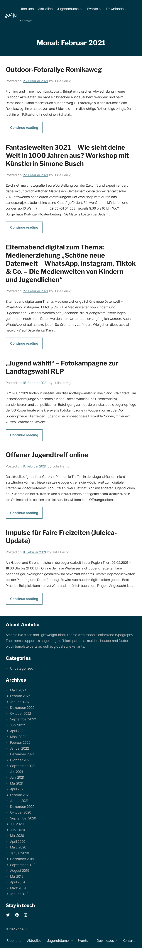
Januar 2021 (19, 800)
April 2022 (17, 731)
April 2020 (17, 841)
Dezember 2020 (22, 806)
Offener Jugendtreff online (47, 455)
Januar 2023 (19, 702)
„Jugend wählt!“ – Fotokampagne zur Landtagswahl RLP (62, 367)
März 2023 (18, 690)
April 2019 (17, 882)
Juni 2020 (17, 830)
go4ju (10, 15)
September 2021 (22, 765)
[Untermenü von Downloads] (126, 9)
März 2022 (18, 736)
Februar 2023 (20, 696)
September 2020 (23, 818)
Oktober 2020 (20, 812)
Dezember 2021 (22, 754)
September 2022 (23, 719)
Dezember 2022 (22, 707)
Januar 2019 (19, 894)
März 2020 (18, 847)
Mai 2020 (17, 835)
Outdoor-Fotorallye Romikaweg (54, 70)
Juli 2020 (17, 824)
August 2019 (19, 870)
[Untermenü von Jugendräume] (81, 9)
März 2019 (18, 888)
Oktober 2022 (20, 713)
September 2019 (23, 864)
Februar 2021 (20, 795)
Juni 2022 (17, 725)
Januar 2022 (19, 748)
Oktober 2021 (20, 760)
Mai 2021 (16, 783)
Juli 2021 (16, 771)
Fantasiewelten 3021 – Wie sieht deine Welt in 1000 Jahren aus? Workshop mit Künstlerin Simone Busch (67, 155)
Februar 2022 (20, 742)
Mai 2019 (16, 876)
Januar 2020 (19, 853)
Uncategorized (21, 668)
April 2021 (17, 789)
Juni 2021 (17, 777)
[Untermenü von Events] (100, 9)
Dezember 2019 (22, 859)
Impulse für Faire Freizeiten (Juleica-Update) (61, 537)
